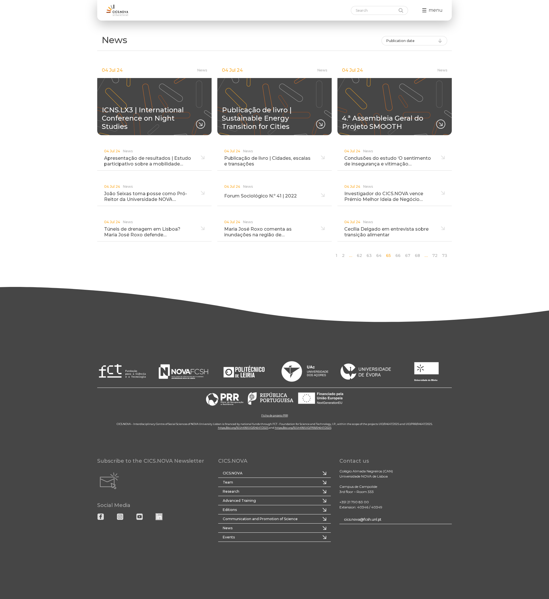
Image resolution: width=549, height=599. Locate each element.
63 (369, 255)
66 (398, 255)
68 (417, 255)
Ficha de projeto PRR (274, 415)
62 (359, 255)
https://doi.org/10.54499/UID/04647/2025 (243, 428)
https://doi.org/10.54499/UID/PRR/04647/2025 (303, 428)
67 (407, 255)
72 (434, 255)
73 (444, 255)
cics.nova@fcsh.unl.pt (362, 519)
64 (378, 255)
